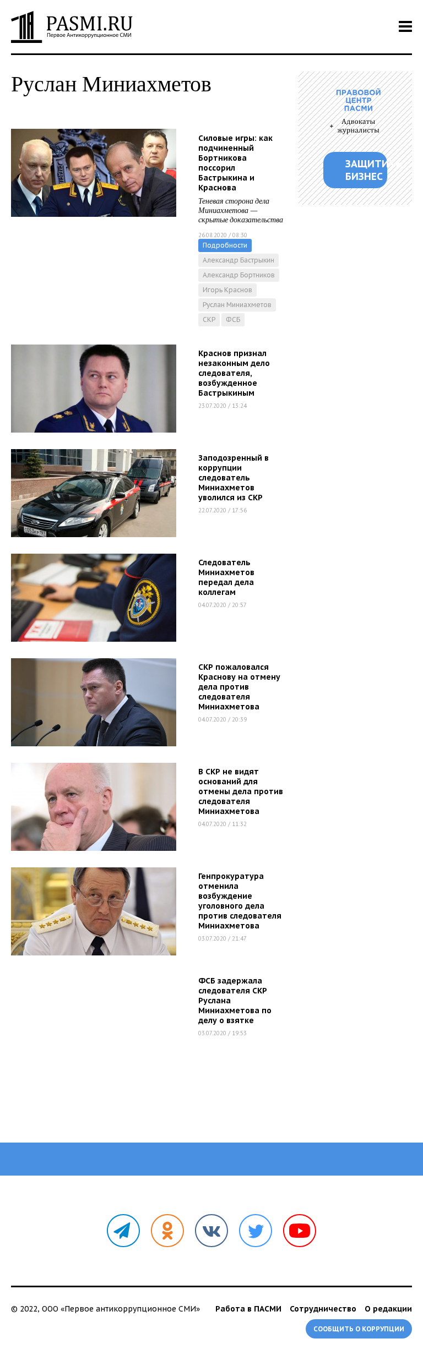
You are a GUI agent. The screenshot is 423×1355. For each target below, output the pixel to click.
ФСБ (233, 319)
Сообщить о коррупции (358, 1329)
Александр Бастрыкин (238, 260)
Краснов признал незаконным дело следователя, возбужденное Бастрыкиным (234, 373)
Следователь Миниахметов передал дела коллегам (226, 577)
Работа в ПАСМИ (248, 1309)
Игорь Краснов (227, 290)
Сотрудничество (323, 1309)
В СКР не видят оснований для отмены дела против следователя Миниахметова (240, 791)
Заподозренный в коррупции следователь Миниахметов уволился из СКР (233, 477)
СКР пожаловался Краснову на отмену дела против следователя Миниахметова (239, 687)
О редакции (388, 1309)
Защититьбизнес (366, 170)
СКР (209, 319)
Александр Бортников (239, 275)
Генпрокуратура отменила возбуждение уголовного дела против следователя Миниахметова (239, 901)
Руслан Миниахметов (237, 304)
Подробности (225, 245)
